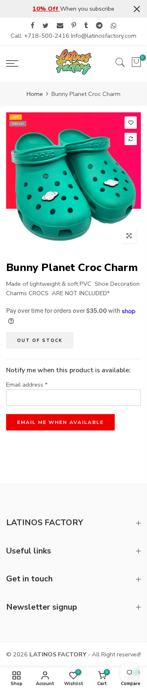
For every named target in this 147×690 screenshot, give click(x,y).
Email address (27, 384)
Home (35, 94)
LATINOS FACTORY (57, 654)
